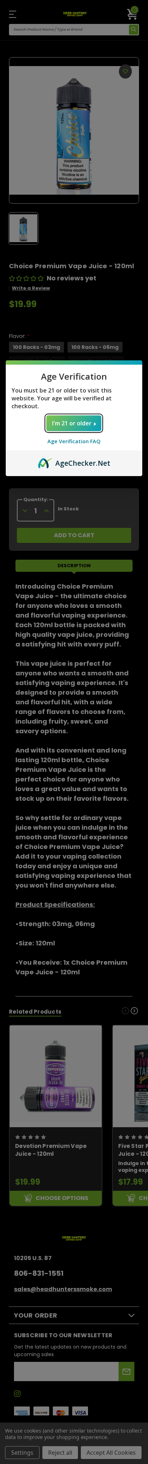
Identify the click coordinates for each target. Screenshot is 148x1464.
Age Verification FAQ (74, 441)
